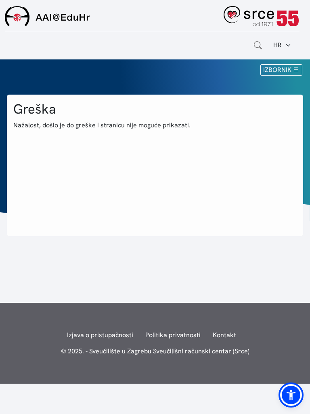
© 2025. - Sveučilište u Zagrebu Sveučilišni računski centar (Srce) (155, 351)
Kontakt (224, 335)
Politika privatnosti (173, 335)
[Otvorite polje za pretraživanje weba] (258, 45)
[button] (291, 395)
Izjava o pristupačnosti (100, 335)
